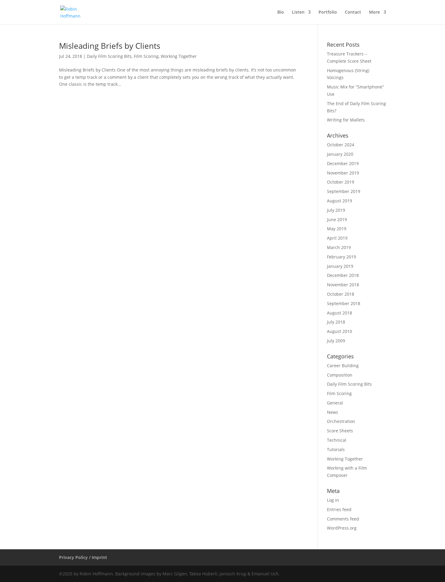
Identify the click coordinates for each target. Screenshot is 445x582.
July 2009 (336, 341)
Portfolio (327, 12)
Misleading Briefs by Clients (109, 45)
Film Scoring (146, 56)
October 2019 (340, 182)
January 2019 (340, 266)
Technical (336, 440)
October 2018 (340, 294)
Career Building (343, 365)
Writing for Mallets (346, 120)
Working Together (179, 56)
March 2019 (339, 247)
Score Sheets (340, 431)
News (332, 412)
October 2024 (340, 145)
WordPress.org (342, 528)
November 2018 (343, 285)
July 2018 (336, 322)
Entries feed (339, 509)
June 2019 (337, 219)
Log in (333, 500)
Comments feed (343, 519)
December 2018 (343, 275)
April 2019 (337, 238)
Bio (280, 12)
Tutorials (336, 449)
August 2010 (339, 331)
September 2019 (343, 191)
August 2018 (339, 313)
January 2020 (340, 154)
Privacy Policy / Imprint (83, 557)
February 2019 (341, 257)
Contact (353, 12)
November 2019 (343, 173)
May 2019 (336, 228)
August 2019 (339, 201)
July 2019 (336, 210)
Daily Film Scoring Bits (109, 56)
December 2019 (343, 163)
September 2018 (343, 303)
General (335, 403)
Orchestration (341, 421)
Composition (339, 375)
